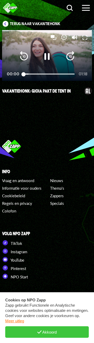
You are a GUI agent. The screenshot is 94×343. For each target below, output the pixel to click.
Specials (57, 203)
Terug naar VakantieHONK (35, 23)
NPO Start (19, 276)
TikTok (16, 243)
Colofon (9, 211)
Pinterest (18, 268)
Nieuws (56, 180)
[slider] (49, 74)
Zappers (57, 195)
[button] (24, 56)
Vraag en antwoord (18, 180)
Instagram (18, 251)
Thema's (57, 188)
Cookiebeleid (13, 195)
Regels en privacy (17, 203)
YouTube (17, 260)
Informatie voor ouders (22, 188)
